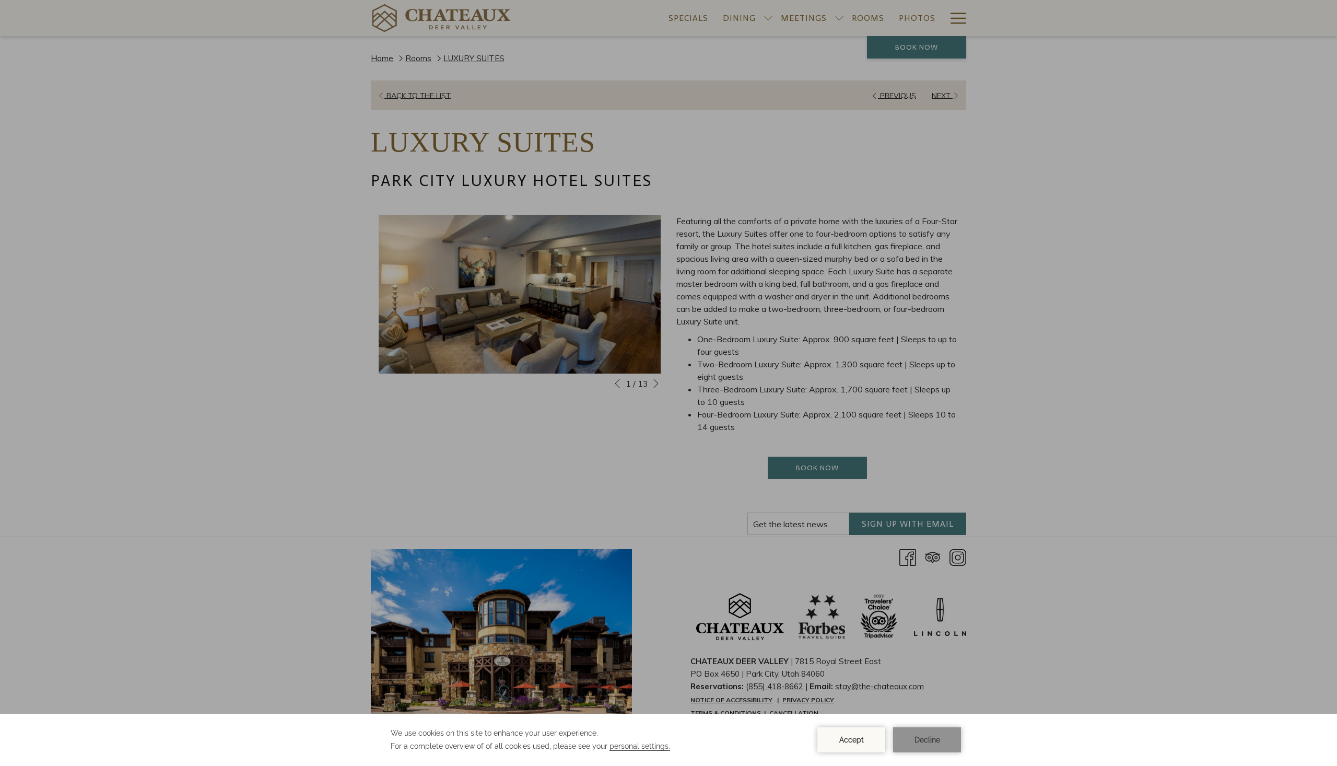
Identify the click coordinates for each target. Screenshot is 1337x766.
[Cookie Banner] (668, 740)
